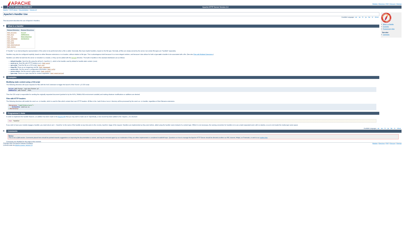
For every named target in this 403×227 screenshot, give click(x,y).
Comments (386, 34)
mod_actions (11, 33)
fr (363, 17)
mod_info (10, 41)
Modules (375, 4)
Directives (382, 4)
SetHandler (25, 39)
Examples (386, 26)
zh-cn (377, 17)
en (356, 17)
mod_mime (10, 43)
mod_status (11, 47)
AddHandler (25, 35)
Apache (5, 10)
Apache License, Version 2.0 (23, 145)
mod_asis (10, 35)
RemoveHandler (26, 37)
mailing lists (264, 137)
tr (372, 17)
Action (23, 33)
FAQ (387, 4)
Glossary (392, 4)
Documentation (23, 10)
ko (369, 17)
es (360, 17)
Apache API (62, 116)
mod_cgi (10, 37)
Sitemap (399, 4)
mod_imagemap (12, 39)
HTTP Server (13, 10)
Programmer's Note (388, 29)
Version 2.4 (33, 10)
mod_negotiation (13, 45)
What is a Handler (388, 24)
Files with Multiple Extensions (203, 54)
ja (366, 17)
